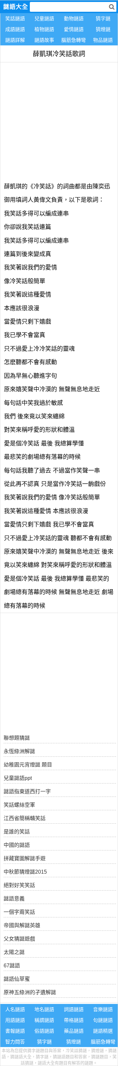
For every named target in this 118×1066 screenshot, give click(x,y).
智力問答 (15, 1041)
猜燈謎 (103, 29)
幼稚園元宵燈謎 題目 (28, 764)
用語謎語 (15, 1020)
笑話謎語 (15, 18)
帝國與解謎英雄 (22, 925)
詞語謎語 (74, 1009)
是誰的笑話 (17, 831)
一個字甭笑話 (19, 912)
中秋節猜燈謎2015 (25, 872)
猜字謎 (103, 18)
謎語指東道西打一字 (27, 791)
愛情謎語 (74, 29)
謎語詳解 (15, 40)
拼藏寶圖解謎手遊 (25, 858)
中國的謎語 (17, 845)
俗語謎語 (44, 1031)
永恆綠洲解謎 (19, 751)
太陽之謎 (14, 952)
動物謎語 (74, 18)
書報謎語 (15, 1031)
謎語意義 (14, 898)
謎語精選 (103, 1031)
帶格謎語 (74, 1020)
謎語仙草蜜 (17, 979)
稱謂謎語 (44, 1020)
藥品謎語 (74, 1031)
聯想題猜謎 (17, 738)
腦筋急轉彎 (73, 40)
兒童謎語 (44, 18)
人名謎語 (15, 1009)
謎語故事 (44, 40)
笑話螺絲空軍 (19, 805)
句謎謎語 (103, 1020)
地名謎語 (44, 1009)
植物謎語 (44, 29)
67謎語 (12, 965)
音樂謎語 (103, 1009)
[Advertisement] (59, 121)
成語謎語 (15, 29)
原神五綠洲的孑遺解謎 (30, 992)
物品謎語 (103, 40)
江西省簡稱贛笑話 (25, 818)
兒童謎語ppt (18, 778)
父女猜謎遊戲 (19, 939)
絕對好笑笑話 (19, 885)
